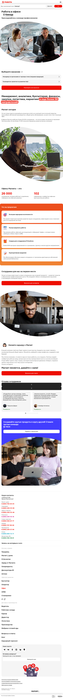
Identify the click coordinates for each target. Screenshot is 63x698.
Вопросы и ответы (8, 633)
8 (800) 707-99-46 (8, 525)
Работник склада (8, 610)
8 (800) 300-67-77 (8, 521)
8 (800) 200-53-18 (8, 516)
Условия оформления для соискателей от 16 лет (12, 683)
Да (58, 6)
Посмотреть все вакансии (31, 87)
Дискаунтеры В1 (8, 570)
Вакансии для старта (31, 373)
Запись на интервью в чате (12, 543)
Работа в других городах (7, 685)
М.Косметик (6, 559)
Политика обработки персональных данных (11, 681)
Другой (49, 6)
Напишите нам (31, 659)
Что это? (53, 696)
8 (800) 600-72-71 (8, 534)
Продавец (5, 552)
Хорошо (60, 696)
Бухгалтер (5, 581)
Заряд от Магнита (8, 563)
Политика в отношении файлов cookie (10, 679)
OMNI (4, 592)
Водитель (5, 606)
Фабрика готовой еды (10, 628)
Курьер (4, 614)
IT (2, 599)
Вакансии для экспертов (31, 283)
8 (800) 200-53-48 (8, 512)
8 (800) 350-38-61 (8, 538)
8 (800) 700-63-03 (8, 504)
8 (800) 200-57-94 (8, 529)
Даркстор (5, 617)
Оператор (5, 584)
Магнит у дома (7, 555)
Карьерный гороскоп (10, 641)
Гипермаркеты (7, 566)
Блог (3, 637)
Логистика (6, 621)
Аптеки (4, 574)
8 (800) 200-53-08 (8, 508)
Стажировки (6, 595)
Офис (4, 588)
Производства (7, 625)
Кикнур (9, 14)
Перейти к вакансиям (31, 431)
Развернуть (6, 409)
